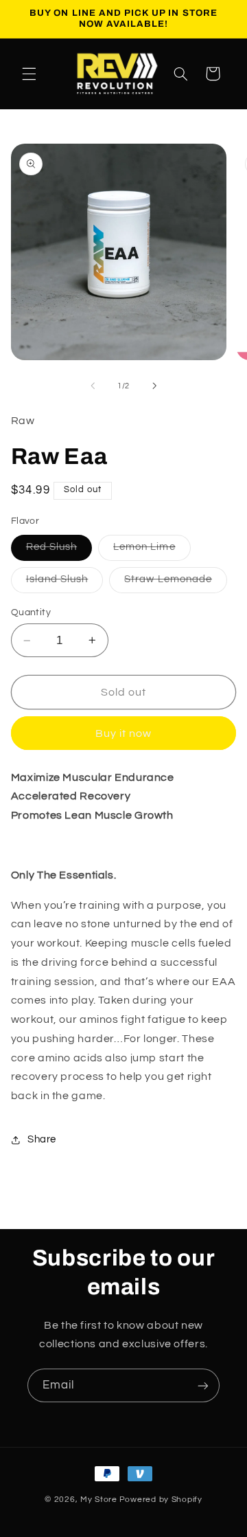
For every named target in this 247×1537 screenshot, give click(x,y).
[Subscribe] (203, 1385)
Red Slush (59, 550)
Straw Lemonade (175, 583)
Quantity (31, 612)
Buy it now (123, 733)
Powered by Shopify (160, 1499)
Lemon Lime (152, 550)
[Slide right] (154, 386)
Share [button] (41, 1139)
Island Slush (65, 583)
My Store (98, 1499)
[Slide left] (93, 386)
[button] (29, 73)
